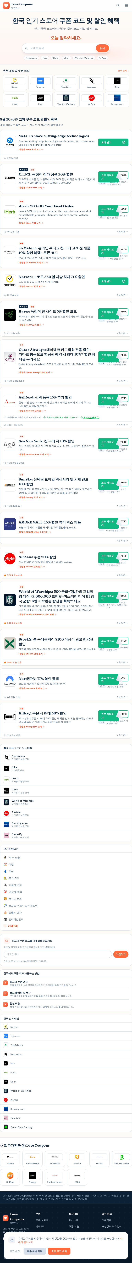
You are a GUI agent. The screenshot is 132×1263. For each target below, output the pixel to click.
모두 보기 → (123, 70)
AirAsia (102, 58)
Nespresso (31, 58)
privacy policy (20, 961)
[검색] (118, 5)
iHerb (55, 58)
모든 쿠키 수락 (59, 1251)
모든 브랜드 (42, 1220)
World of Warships (84, 58)
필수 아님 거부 (34, 1251)
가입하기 (121, 954)
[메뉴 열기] (126, 5)
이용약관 (106, 1220)
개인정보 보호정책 (112, 1226)
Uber (66, 58)
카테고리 (40, 1226)
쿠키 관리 (15, 1251)
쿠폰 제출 (74, 1226)
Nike (45, 58)
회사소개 (73, 1220)
